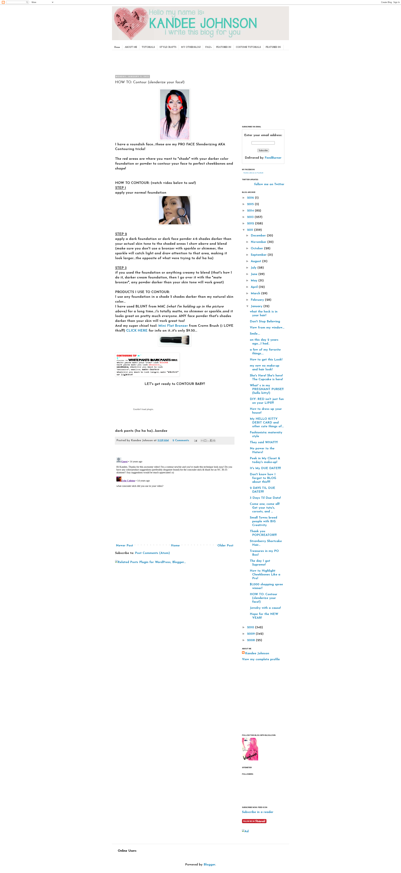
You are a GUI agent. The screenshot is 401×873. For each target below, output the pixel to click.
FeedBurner (273, 157)
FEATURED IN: (273, 47)
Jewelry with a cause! (265, 608)
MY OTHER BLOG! (191, 47)
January (257, 306)
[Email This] (202, 440)
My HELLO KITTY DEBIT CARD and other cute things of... (267, 422)
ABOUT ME (131, 47)
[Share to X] (208, 440)
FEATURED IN (223, 47)
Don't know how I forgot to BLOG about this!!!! (263, 478)
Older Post (225, 545)
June (254, 274)
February (258, 300)
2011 (250, 230)
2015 (251, 204)
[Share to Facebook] (211, 440)
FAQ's (208, 47)
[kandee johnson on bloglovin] (250, 759)
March (256, 293)
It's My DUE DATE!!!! (265, 468)
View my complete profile (261, 659)
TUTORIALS (148, 47)
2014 (251, 210)
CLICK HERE (137, 331)
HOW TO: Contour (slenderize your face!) (263, 598)
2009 (251, 633)
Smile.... (255, 333)
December (259, 235)
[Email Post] (195, 440)
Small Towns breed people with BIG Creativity (263, 521)
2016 (251, 197)
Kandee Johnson (257, 653)
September (259, 255)
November (259, 242)
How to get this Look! (266, 359)
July (254, 267)
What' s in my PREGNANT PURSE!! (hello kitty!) (267, 389)
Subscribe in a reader (257, 812)
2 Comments (180, 440)
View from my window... (267, 327)
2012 (251, 223)
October (257, 248)
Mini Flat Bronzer (173, 326)
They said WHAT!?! (264, 442)
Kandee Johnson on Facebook (253, 173)
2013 (251, 217)
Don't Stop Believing (265, 321)
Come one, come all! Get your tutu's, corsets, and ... (265, 508)
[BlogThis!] (205, 440)
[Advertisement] (174, 62)
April (255, 287)
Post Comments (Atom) (152, 553)
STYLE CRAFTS (168, 47)
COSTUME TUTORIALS (248, 47)
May (254, 280)
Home (117, 47)
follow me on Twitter (269, 184)
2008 (251, 640)
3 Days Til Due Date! (265, 498)
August (256, 261)
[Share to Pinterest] (214, 440)
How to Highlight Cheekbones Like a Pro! (265, 574)
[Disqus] (174, 495)
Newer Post (124, 545)
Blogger (209, 864)
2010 (251, 627)
